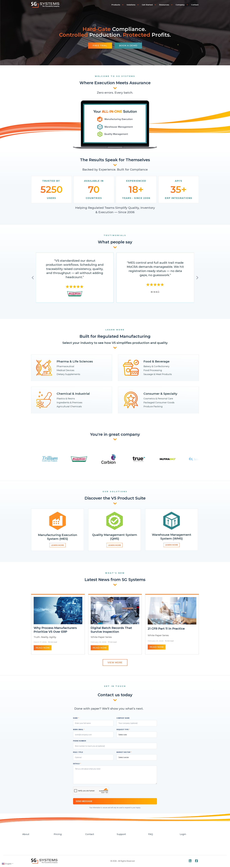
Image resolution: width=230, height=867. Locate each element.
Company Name (123, 718)
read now (43, 647)
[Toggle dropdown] (123, 4)
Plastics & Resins (66, 398)
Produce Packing (153, 406)
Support (121, 834)
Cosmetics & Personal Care (158, 398)
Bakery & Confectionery (156, 366)
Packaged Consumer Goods (159, 402)
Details (77, 764)
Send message (84, 801)
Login (183, 834)
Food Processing (153, 370)
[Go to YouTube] (190, 861)
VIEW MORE (115, 662)
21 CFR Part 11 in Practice (166, 628)
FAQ (150, 834)
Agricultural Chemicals (69, 406)
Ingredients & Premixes (69, 402)
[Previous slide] (33, 278)
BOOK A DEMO (128, 45)
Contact (194, 5)
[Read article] (58, 610)
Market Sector (124, 752)
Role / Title (78, 752)
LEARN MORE (57, 545)
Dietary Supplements (68, 374)
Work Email (78, 729)
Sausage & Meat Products (158, 374)
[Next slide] (197, 278)
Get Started (147, 5)
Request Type (123, 729)
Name (76, 718)
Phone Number (79, 741)
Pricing (58, 834)
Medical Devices (65, 370)
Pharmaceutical (65, 366)
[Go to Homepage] (45, 5)
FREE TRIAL (100, 45)
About (25, 834)
